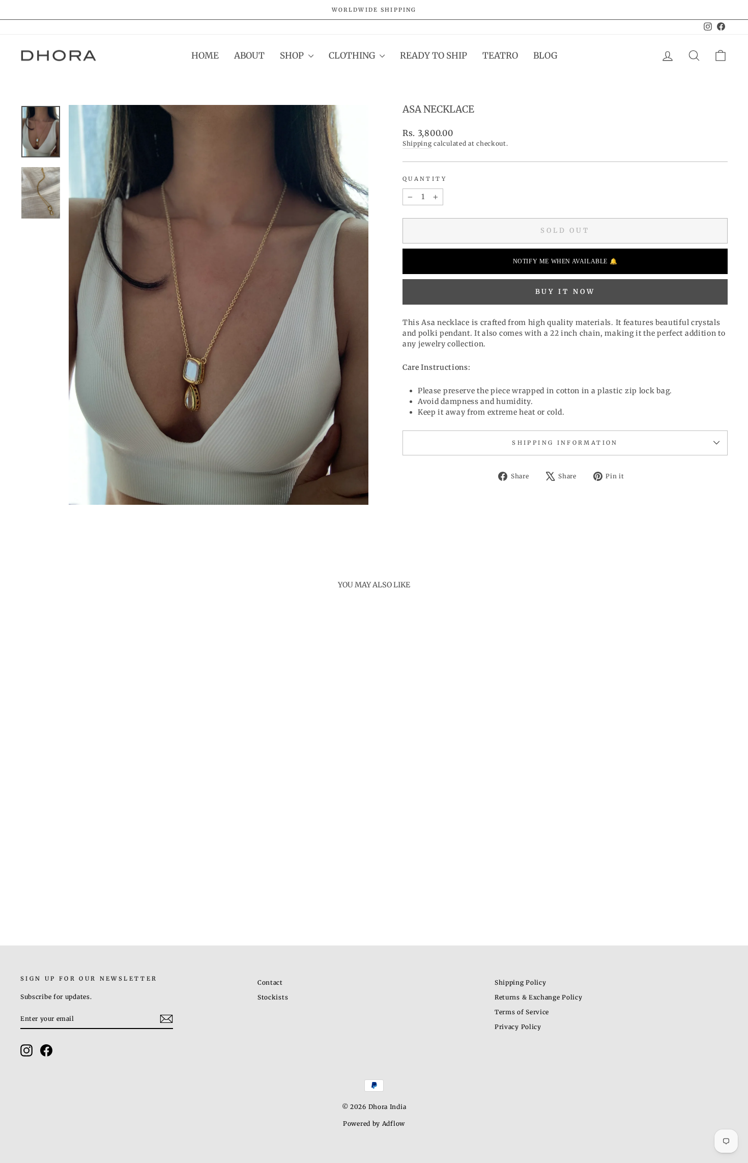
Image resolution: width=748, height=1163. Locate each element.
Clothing (353, 55)
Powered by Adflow (374, 1123)
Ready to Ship (433, 55)
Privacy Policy (518, 1027)
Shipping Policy (520, 982)
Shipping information (565, 442)
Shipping (417, 143)
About (249, 55)
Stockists (272, 997)
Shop (293, 55)
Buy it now (565, 291)
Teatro (500, 55)
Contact (270, 982)
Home (205, 55)
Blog (545, 55)
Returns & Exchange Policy (539, 997)
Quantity (424, 178)
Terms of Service (522, 1012)
